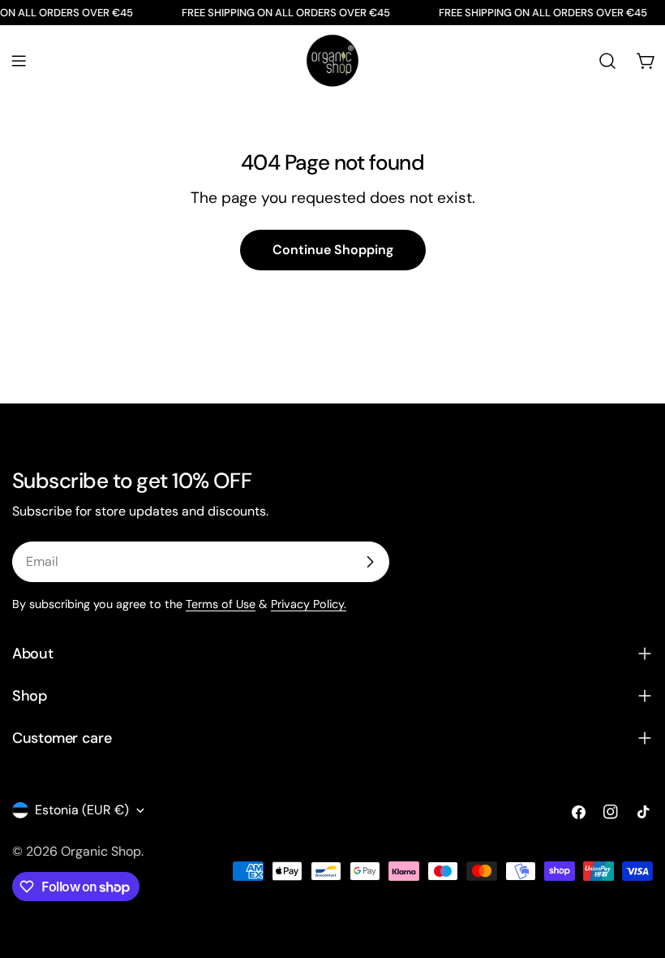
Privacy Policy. (308, 604)
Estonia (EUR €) (82, 809)
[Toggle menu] (18, 61)
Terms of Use (220, 604)
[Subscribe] (370, 562)
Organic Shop (101, 851)
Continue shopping (332, 249)
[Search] (607, 61)
